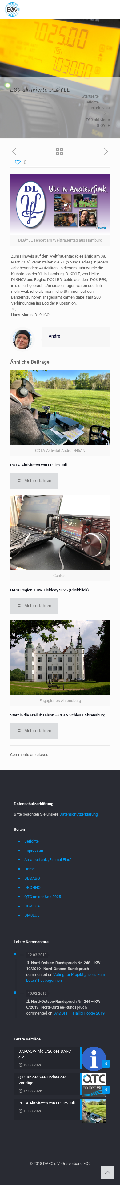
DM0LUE (31, 915)
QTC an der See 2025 (42, 896)
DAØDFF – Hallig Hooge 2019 (79, 1013)
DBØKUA (32, 906)
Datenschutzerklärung (78, 814)
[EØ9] (12, 9)
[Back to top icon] (107, 1172)
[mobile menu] (111, 9)
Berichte (91, 102)
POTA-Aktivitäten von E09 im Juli (38, 465)
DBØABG (32, 878)
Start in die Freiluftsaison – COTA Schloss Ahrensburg (57, 715)
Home (29, 869)
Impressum (34, 850)
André (54, 336)
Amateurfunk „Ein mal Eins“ (48, 859)
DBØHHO (32, 887)
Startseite (90, 96)
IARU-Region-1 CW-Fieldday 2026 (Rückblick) (49, 590)
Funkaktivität (98, 108)
